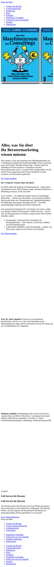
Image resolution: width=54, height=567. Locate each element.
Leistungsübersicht (13, 9)
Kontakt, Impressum (14, 539)
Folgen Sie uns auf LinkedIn (17, 20)
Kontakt (9, 22)
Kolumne (9, 15)
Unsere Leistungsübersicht (16, 526)
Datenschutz (11, 24)
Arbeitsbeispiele (12, 528)
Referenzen (10, 11)
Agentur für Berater (14, 6)
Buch (8, 13)
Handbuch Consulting (14, 18)
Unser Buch (11, 530)
